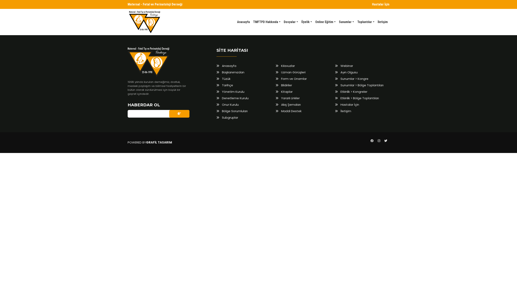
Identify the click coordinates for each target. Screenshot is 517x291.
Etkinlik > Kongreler (353, 92)
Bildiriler (286, 85)
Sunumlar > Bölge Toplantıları (362, 85)
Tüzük (225, 79)
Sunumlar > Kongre (354, 79)
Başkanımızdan (232, 72)
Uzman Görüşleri (293, 72)
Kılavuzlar (287, 66)
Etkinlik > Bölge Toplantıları (359, 98)
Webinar (346, 66)
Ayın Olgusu (349, 72)
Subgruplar (229, 117)
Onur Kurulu (230, 104)
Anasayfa (228, 66)
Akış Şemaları (290, 104)
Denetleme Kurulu (235, 98)
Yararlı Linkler (290, 98)
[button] (266, 22)
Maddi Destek (291, 111)
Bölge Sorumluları (234, 111)
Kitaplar (286, 92)
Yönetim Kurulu (232, 92)
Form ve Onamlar (293, 79)
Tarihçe (227, 85)
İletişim (345, 111)
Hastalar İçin (380, 4)
